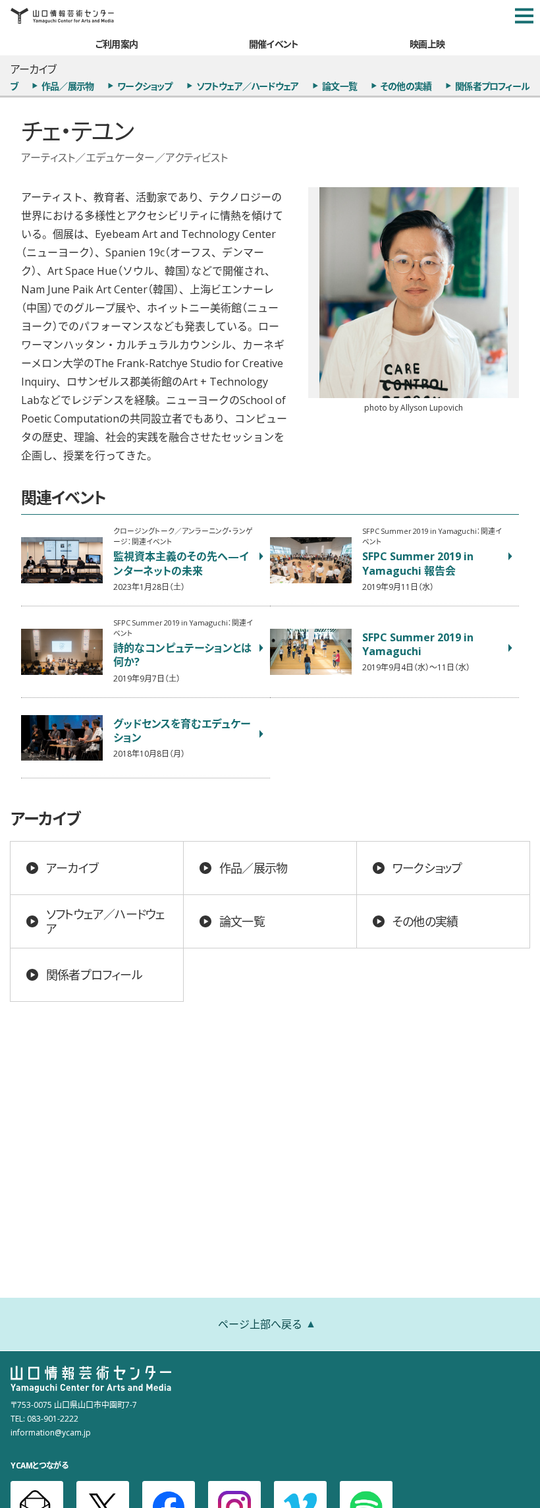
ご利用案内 (116, 43)
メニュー (524, 16)
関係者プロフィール (492, 85)
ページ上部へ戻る (260, 1323)
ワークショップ (144, 85)
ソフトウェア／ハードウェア (247, 85)
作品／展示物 (67, 85)
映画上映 (427, 43)
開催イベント (273, 43)
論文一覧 (339, 85)
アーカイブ (72, 868)
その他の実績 (406, 85)
